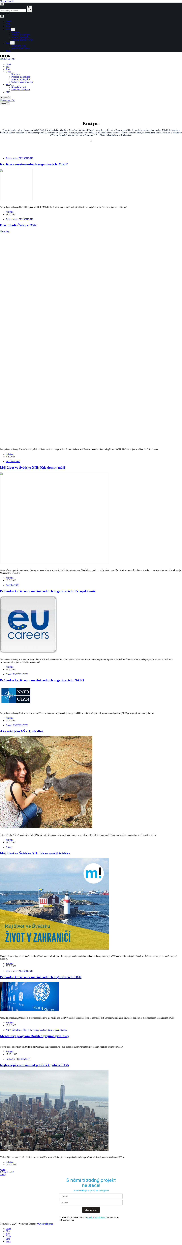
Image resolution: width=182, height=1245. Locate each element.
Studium (64, 1030)
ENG (8, 92)
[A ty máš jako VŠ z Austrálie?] (46, 827)
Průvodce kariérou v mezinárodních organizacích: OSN (40, 977)
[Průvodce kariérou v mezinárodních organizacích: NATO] (16, 705)
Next (2, 1174)
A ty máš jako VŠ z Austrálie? (21, 731)
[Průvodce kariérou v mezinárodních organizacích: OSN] (29, 1010)
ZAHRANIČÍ (12, 585)
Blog (8, 66)
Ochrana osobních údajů (22, 82)
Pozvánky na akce (38, 1030)
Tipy (8, 69)
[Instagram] (5, 56)
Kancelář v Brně (18, 87)
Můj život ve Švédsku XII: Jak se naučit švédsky (35, 853)
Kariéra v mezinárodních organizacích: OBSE (34, 164)
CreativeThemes (45, 1224)
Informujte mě (91, 1210)
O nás (8, 71)
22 (12, 1172)
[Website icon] (91, 140)
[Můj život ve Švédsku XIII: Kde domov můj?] (54, 563)
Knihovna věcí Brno (20, 89)
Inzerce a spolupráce (20, 79)
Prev (3, 1169)
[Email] (8, 56)
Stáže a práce (11, 158)
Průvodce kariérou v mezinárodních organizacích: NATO (42, 680)
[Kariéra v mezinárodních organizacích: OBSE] (16, 199)
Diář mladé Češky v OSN (18, 225)
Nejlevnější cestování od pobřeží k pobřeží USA (34, 1065)
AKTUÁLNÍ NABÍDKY (17, 1030)
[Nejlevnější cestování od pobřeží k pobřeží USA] (54, 1150)
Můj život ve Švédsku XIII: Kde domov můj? (32, 467)
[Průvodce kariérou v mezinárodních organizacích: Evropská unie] (28, 652)
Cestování (10, 1059)
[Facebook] (1, 56)
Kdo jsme (15, 74)
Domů (8, 64)
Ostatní (9, 674)
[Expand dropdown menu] (13, 72)
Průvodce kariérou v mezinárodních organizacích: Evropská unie (48, 591)
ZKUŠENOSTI (26, 158)
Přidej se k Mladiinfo (20, 77)
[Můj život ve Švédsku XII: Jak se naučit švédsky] (54, 949)
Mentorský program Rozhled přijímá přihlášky (34, 1036)
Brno (8, 84)
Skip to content (7, 1)
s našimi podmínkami (96, 1217)
